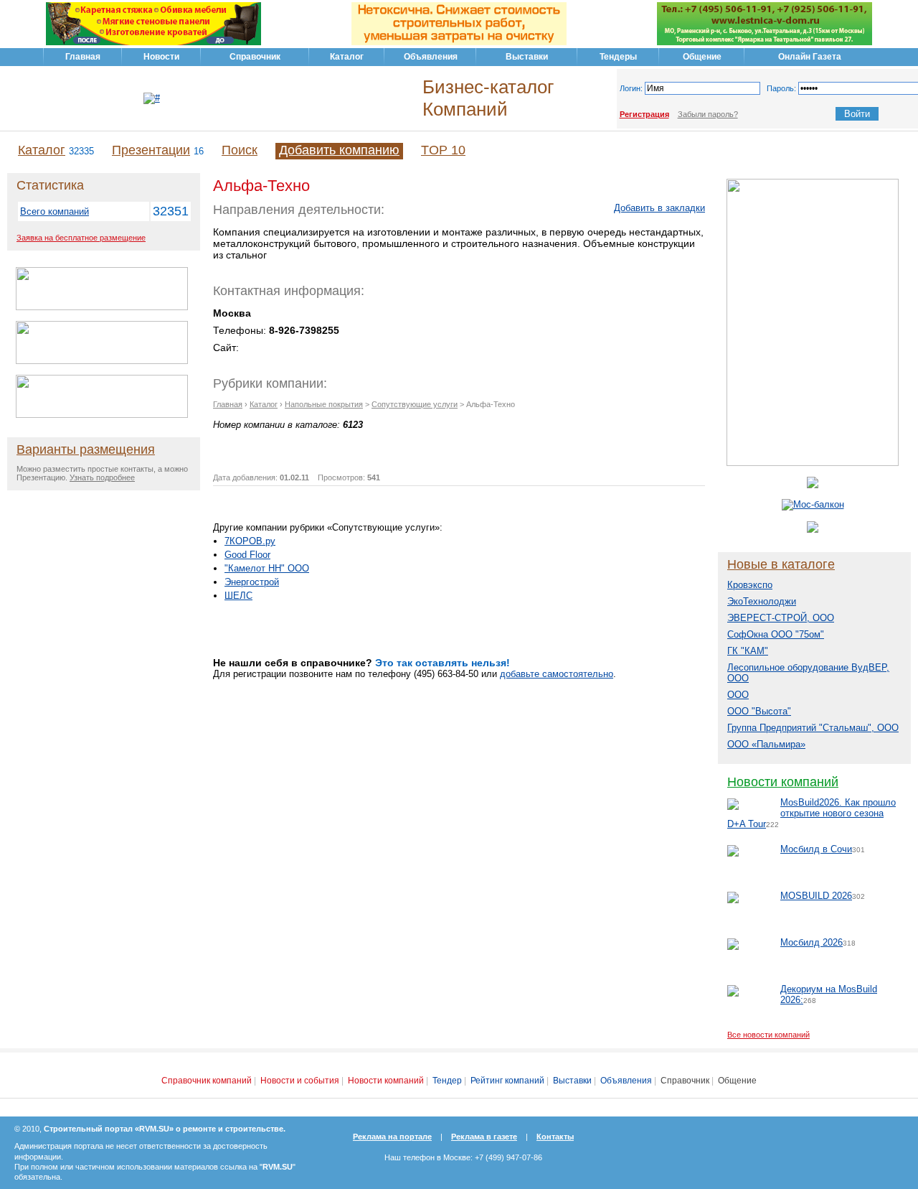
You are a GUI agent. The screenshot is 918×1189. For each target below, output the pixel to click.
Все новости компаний (768, 1034)
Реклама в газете (484, 1136)
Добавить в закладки (659, 207)
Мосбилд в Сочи (816, 849)
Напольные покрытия (324, 404)
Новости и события (299, 1081)
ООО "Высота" (759, 711)
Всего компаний (54, 211)
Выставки (572, 1081)
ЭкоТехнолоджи (761, 601)
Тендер (447, 1081)
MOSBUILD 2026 (816, 895)
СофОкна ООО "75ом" (775, 634)
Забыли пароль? (708, 114)
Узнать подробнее (102, 477)
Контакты (555, 1136)
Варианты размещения (85, 449)
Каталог (41, 150)
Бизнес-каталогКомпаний (488, 98)
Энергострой (251, 582)
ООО (738, 694)
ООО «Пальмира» (766, 744)
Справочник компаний (206, 1081)
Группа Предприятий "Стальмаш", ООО (813, 727)
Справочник (685, 1081)
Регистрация (644, 114)
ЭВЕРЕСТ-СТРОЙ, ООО (780, 617)
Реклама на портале (392, 1136)
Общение (737, 1081)
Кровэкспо (749, 584)
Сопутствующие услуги (415, 404)
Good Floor (247, 554)
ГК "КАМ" (747, 650)
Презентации (151, 150)
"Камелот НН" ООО (266, 568)
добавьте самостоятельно (556, 673)
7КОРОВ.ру (249, 541)
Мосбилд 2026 (811, 942)
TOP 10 (443, 150)
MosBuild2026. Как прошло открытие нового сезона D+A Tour (811, 813)
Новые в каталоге (781, 564)
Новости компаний (782, 782)
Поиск (239, 150)
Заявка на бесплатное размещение (81, 237)
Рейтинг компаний (507, 1081)
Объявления (626, 1081)
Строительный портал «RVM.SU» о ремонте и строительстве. (164, 1128)
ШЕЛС (238, 595)
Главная (227, 404)
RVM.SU (277, 1166)
